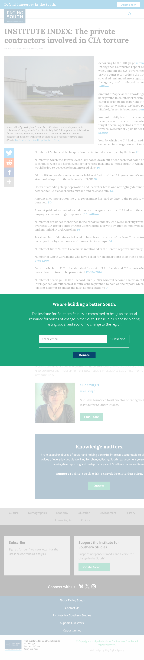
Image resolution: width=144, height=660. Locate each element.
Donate (84, 355)
